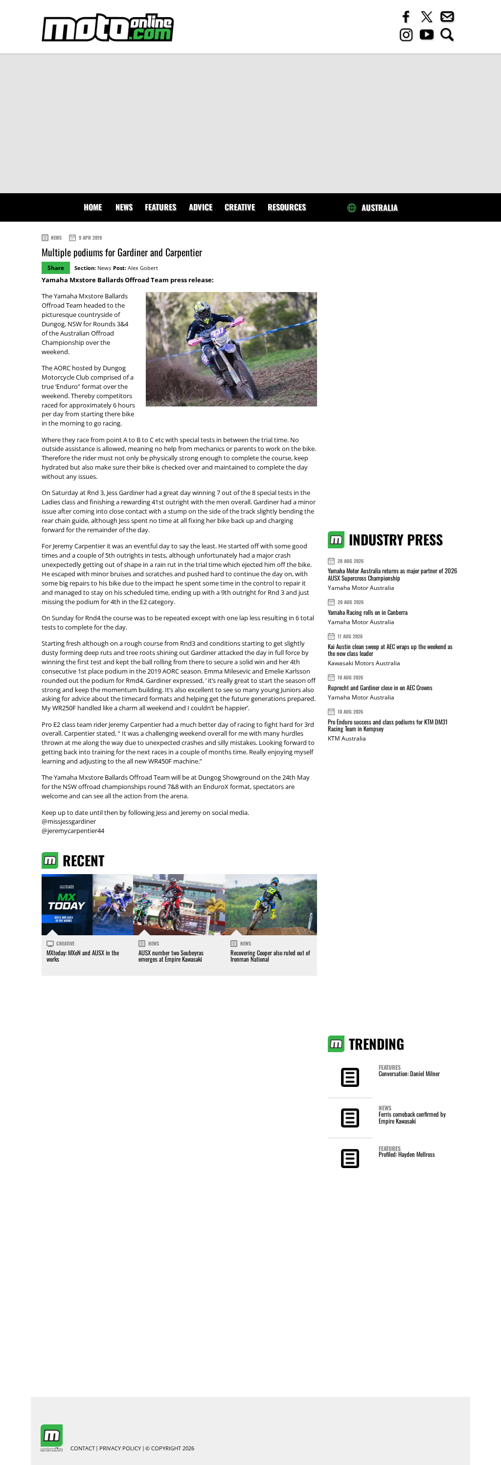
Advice (200, 207)
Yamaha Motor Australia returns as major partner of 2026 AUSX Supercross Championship (392, 574)
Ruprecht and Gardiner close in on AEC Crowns (380, 687)
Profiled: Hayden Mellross (407, 1154)
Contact (82, 1448)
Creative (240, 207)
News (124, 207)
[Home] (108, 27)
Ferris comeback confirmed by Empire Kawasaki (412, 1117)
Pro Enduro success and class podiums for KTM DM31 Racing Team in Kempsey (388, 725)
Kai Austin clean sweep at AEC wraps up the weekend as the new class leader (390, 650)
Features (160, 207)
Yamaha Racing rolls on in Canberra (368, 612)
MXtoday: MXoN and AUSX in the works (82, 956)
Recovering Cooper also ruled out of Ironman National (270, 956)
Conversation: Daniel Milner (409, 1073)
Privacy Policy (120, 1448)
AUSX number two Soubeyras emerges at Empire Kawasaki (171, 956)
